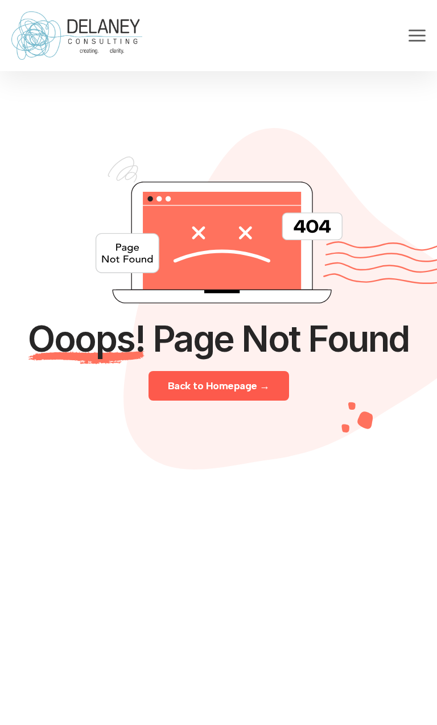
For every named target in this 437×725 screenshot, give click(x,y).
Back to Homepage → (219, 386)
